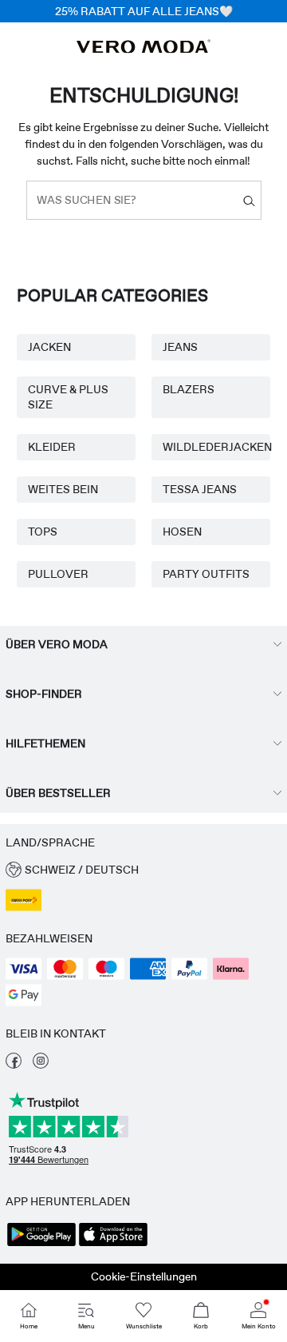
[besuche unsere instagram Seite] (41, 1064)
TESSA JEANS (200, 489)
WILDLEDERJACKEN (211, 446)
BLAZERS (188, 389)
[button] (143, 870)
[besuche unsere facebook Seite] (14, 1064)
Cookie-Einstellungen (144, 1276)
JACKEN (49, 346)
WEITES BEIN (63, 489)
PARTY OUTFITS (206, 573)
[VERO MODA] (143, 48)
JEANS (180, 346)
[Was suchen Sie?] (249, 200)
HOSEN (182, 531)
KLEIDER (52, 446)
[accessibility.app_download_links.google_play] (41, 1244)
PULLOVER (58, 573)
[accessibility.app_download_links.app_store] (113, 1244)
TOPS (42, 531)
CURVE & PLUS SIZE (68, 397)
